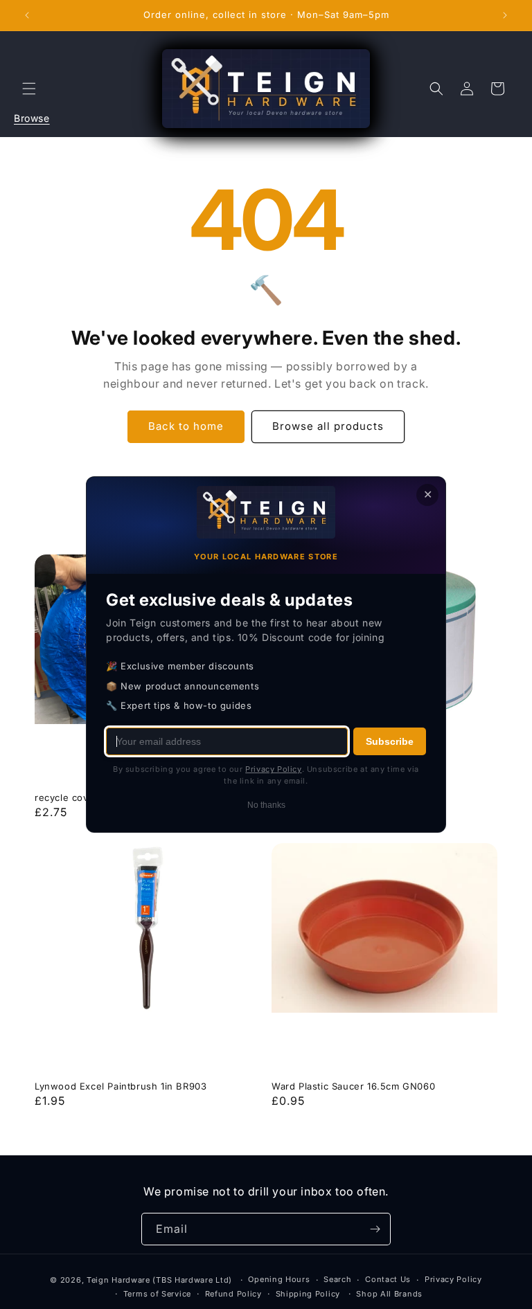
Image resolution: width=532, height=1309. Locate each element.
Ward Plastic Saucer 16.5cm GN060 (353, 1086)
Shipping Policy (308, 1294)
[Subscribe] (375, 1229)
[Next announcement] (505, 15)
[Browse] (29, 88)
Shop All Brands (389, 1294)
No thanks (266, 805)
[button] (29, 88)
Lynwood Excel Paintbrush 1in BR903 (120, 1086)
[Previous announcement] (27, 15)
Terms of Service (157, 1294)
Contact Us (388, 1279)
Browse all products (328, 426)
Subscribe (390, 741)
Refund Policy (233, 1294)
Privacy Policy (453, 1279)
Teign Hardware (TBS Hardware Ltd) (159, 1280)
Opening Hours (279, 1279)
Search (337, 1279)
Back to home (186, 426)
